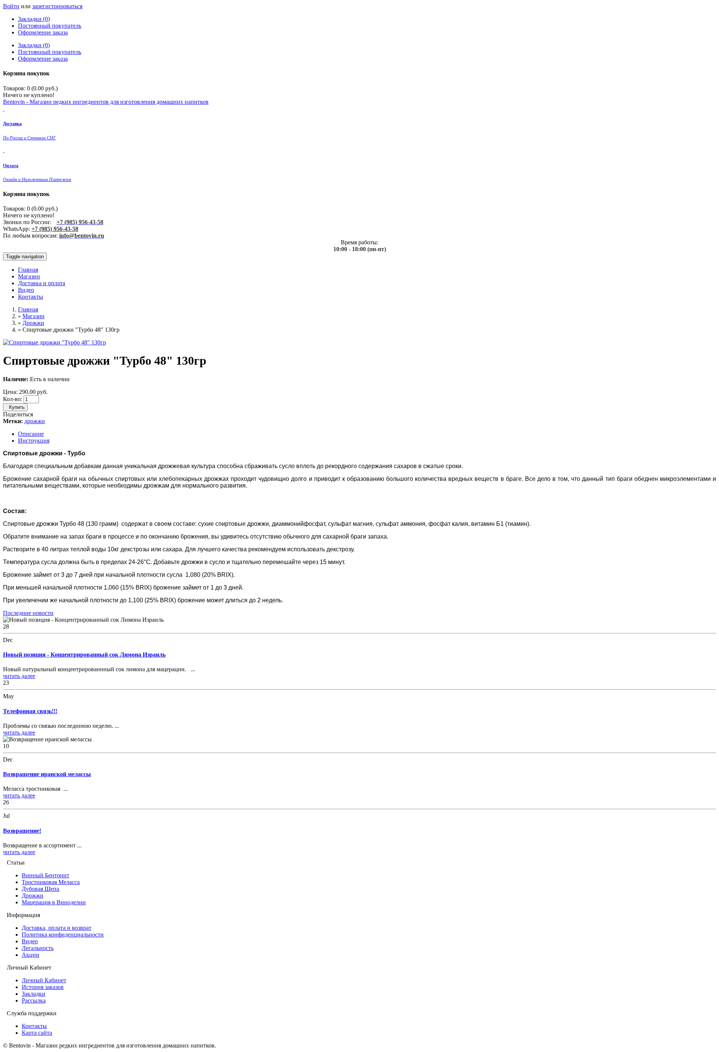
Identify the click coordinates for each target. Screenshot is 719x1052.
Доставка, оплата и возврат (56, 928)
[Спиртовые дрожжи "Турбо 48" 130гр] (54, 342)
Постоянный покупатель (49, 25)
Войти (11, 6)
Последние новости (28, 613)
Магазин (29, 276)
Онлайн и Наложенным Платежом (37, 179)
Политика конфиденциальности (63, 934)
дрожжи (34, 421)
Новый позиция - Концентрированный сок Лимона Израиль (84, 654)
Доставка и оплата (41, 283)
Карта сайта (37, 1033)
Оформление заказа (43, 32)
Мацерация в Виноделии (54, 902)
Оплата (10, 165)
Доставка (12, 123)
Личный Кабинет (44, 980)
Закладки (33, 994)
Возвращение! (22, 831)
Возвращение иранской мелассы (47, 774)
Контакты (30, 296)
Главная (28, 269)
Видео (26, 290)
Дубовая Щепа (40, 889)
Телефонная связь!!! (30, 711)
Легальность (38, 948)
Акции (30, 955)
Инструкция (33, 440)
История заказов (43, 987)
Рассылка (34, 1000)
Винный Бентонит (45, 875)
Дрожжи (33, 323)
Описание (31, 434)
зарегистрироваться (57, 6)
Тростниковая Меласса (51, 882)
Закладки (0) (34, 19)
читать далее (19, 676)
